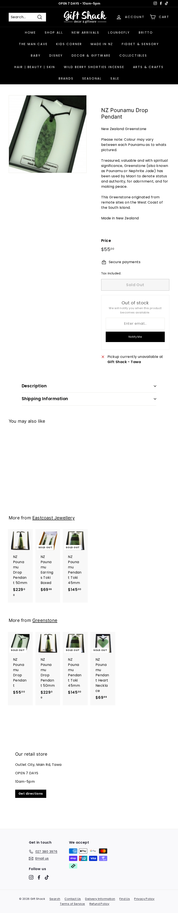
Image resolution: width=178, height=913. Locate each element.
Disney (56, 55)
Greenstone (44, 620)
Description (34, 386)
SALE (114, 78)
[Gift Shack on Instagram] (31, 877)
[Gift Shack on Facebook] (39, 877)
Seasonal (92, 78)
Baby (36, 55)
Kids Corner (69, 44)
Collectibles (133, 55)
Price (106, 240)
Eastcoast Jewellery (53, 517)
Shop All (54, 32)
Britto (146, 32)
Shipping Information (45, 399)
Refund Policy (99, 904)
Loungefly (119, 32)
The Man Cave (33, 44)
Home (30, 32)
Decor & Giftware (91, 55)
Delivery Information (100, 899)
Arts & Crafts (148, 67)
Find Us (124, 899)
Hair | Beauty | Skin (34, 67)
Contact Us (72, 899)
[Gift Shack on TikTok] (46, 877)
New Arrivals (85, 32)
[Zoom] (47, 134)
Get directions (30, 793)
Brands (66, 78)
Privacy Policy (144, 899)
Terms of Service (72, 904)
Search (54, 899)
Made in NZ (102, 44)
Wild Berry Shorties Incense (94, 67)
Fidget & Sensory (140, 44)
